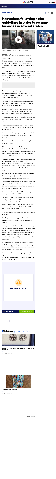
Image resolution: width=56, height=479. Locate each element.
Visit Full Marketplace (28, 331)
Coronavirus (7, 13)
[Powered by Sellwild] (33, 416)
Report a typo (6, 321)
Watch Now (50, 2)
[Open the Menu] (2, 2)
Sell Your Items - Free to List (18, 332)
